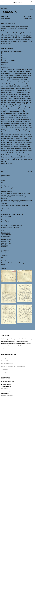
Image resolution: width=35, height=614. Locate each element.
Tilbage (31, 9)
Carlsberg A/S (4, 360)
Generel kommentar (6, 191)
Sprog (3, 180)
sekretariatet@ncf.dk (7, 391)
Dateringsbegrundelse (7, 186)
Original (3, 268)
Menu (2, 4)
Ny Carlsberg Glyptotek (7, 363)
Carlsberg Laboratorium (7, 372)
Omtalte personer (6, 231)
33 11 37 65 (5, 388)
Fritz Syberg (4, 246)
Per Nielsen (4, 245)
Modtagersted (5, 220)
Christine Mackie (6, 239)
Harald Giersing (5, 233)
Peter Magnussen (6, 243)
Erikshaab (4, 211)
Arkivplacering (5, 250)
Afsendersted (5, 209)
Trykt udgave (4, 255)
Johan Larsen (28, 18)
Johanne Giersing (6, 234)
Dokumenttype (5, 175)
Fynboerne (17, 2)
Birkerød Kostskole (6, 222)
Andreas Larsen (5, 236)
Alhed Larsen (5, 18)
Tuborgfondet (4, 369)
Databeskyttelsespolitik (7, 395)
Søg (31, 4)
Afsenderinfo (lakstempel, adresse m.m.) (12, 214)
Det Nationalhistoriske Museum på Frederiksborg (13, 366)
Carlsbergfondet (5, 358)
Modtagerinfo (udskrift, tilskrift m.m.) (11, 225)
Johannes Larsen (6, 238)
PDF (29, 171)
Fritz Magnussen (5, 241)
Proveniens (4, 261)
